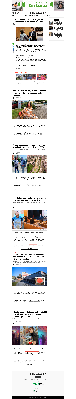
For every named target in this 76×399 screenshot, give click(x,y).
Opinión (43, 15)
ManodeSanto (16, 354)
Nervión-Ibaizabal (37, 15)
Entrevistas (31, 15)
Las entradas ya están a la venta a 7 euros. (32, 351)
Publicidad (49, 15)
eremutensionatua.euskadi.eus (37, 185)
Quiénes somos (26, 379)
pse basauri (18, 68)
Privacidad (47, 379)
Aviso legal (42, 379)
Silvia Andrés (17, 98)
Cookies (51, 379)
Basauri (26, 15)
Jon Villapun (17, 24)
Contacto (31, 379)
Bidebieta (16, 153)
